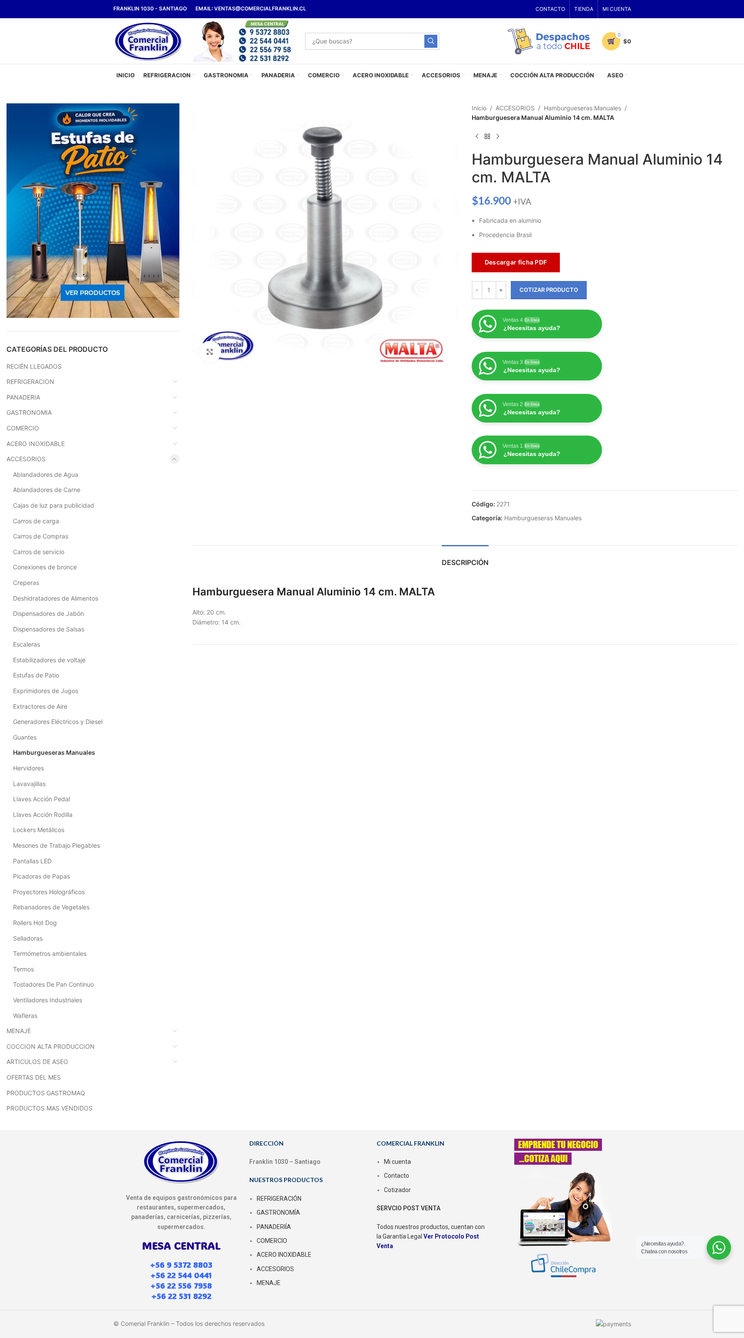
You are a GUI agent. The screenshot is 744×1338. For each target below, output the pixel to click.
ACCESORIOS (26, 459)
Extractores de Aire (40, 706)
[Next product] (498, 137)
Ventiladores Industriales (47, 1000)
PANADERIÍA (274, 1226)
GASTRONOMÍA (278, 1212)
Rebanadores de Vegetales (51, 907)
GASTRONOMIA (29, 412)
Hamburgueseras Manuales (54, 752)
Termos (23, 969)
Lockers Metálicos (38, 829)
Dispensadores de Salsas (48, 629)
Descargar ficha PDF (516, 262)
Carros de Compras (40, 536)
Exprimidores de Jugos (45, 690)
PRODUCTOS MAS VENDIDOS (50, 1108)
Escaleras (26, 644)
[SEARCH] (430, 41)
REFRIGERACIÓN (279, 1198)
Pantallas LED (32, 861)
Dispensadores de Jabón (48, 613)
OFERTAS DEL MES (34, 1077)
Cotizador (397, 1189)
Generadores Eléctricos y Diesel (58, 721)
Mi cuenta (397, 1161)
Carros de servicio (38, 551)
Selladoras (28, 938)
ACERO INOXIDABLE (36, 443)
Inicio (479, 108)
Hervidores (28, 768)
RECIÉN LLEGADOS (34, 366)
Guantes (24, 737)
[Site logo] (148, 40)
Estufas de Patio (36, 675)
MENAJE (19, 1030)
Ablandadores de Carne (46, 489)
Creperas (26, 582)
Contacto (396, 1175)
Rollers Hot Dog (35, 922)
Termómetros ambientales (49, 953)
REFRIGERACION (30, 381)
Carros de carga (36, 521)
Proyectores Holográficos (49, 891)
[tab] (465, 558)
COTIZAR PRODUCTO (548, 289)
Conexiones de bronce (45, 567)
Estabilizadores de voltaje (49, 660)
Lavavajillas (29, 783)
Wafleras (25, 1015)
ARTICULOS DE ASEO (37, 1061)
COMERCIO (23, 428)
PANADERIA (23, 397)
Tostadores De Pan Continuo (53, 984)
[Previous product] (477, 137)
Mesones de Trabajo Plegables (56, 845)
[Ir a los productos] (487, 137)
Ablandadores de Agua (45, 474)
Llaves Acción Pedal (41, 799)
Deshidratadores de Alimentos (55, 598)
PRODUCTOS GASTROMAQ (46, 1093)
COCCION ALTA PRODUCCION (51, 1046)
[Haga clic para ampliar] (210, 352)
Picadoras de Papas (41, 876)
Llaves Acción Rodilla (43, 814)
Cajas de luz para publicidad (53, 505)
